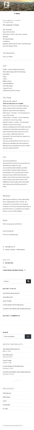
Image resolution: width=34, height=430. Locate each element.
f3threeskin (8, 22)
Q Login (5, 409)
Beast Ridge (10, 249)
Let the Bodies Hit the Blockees (13, 305)
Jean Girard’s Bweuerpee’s (11, 293)
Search (5, 332)
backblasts (10, 246)
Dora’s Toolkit (7, 301)
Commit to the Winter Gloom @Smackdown (17, 309)
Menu (18, 13)
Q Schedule (6, 405)
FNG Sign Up (7, 393)
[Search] (28, 336)
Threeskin (20, 249)
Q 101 (5, 401)
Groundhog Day (8, 297)
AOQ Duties (6, 397)
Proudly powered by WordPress (13, 425)
